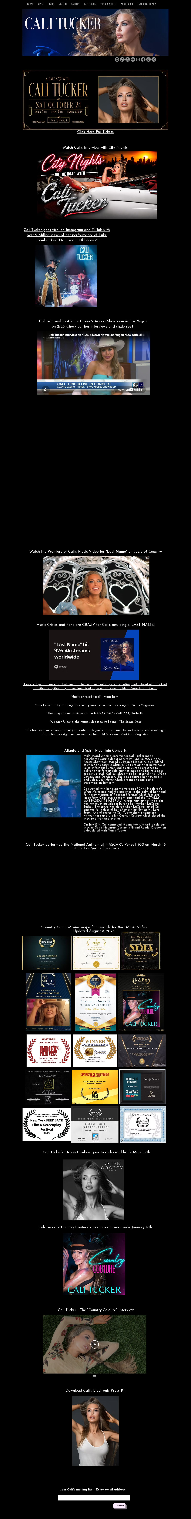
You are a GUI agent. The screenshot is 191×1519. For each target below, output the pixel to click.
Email (60, 1494)
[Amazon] (127, 59)
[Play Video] (94, 1344)
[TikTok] (148, 59)
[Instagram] (138, 59)
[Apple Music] (122, 59)
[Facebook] (143, 59)
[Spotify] (117, 59)
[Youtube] (133, 59)
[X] (153, 59)
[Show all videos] (94, 1376)
